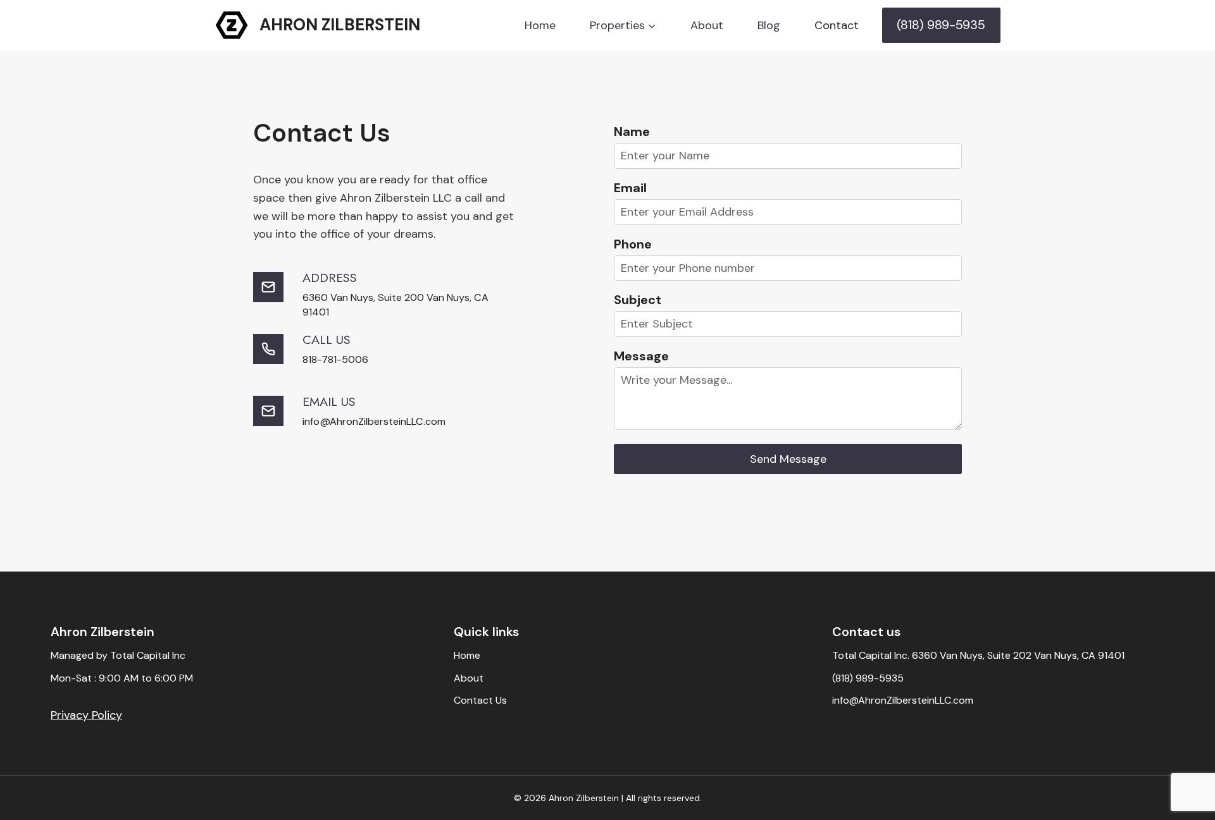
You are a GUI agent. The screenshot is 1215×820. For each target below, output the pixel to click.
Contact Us (480, 700)
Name (632, 131)
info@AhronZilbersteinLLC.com (902, 700)
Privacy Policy (86, 715)
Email (630, 188)
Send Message (788, 459)
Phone (633, 244)
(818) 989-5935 (941, 24)
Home (540, 25)
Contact (836, 25)
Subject (637, 299)
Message (641, 356)
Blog (768, 25)
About (706, 25)
